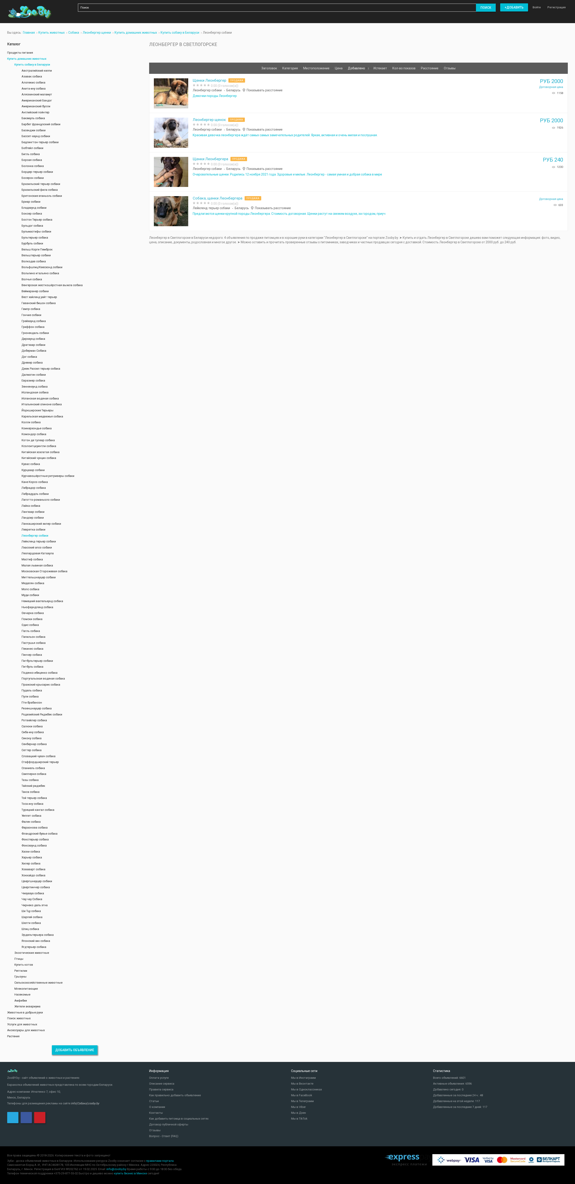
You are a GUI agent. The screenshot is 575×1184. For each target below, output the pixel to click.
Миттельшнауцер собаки (39, 577)
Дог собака (29, 356)
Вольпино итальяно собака (40, 273)
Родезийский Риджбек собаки (42, 714)
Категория (290, 68)
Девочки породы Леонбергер (215, 96)
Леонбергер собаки (207, 90)
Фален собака (31, 821)
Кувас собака (31, 464)
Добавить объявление (74, 1050)
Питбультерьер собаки (37, 660)
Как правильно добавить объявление (175, 1095)
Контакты (156, 1112)
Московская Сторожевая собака (44, 571)
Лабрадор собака (34, 487)
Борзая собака (32, 160)
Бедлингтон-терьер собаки (40, 142)
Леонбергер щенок (209, 119)
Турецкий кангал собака (38, 809)
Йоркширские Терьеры (37, 410)
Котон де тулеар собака (38, 440)
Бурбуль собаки (32, 243)
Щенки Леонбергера (210, 159)
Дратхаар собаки (33, 344)
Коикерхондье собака (37, 428)
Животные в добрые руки (25, 1012)
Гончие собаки (31, 315)
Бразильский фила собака (40, 189)
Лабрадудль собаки (35, 494)
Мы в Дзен (298, 1112)
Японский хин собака (36, 941)
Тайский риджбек (33, 785)
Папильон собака (33, 636)
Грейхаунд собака (34, 321)
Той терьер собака (34, 798)
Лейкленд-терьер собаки (211, 208)
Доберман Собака (34, 350)
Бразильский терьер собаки (41, 184)
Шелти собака (31, 923)
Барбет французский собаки (41, 124)
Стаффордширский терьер (40, 762)
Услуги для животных (22, 1024)
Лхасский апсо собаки (37, 547)
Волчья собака (32, 279)
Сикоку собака (32, 738)
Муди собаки (30, 595)
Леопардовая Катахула (38, 553)
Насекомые (22, 994)
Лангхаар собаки (33, 511)
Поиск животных (19, 1018)
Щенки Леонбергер (209, 80)
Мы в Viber (298, 1107)
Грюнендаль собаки (35, 333)
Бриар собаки (31, 201)
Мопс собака (30, 589)
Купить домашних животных (26, 58)
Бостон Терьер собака (37, 219)
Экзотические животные (31, 952)
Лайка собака (31, 505)
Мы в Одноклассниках (306, 1089)
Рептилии (20, 970)
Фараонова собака (35, 827)
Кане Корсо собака (35, 482)
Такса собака (31, 792)
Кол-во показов (404, 68)
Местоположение (316, 68)
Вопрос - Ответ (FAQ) (163, 1136)
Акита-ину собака (34, 88)
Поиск (485, 7)
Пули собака (30, 696)
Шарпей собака (32, 917)
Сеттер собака (32, 750)
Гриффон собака (33, 327)
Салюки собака (32, 726)
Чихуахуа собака (33, 893)
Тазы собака (30, 780)
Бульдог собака (32, 225)
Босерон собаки (33, 178)
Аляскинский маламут (37, 94)
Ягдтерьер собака (34, 947)
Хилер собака (31, 863)
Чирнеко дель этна (35, 905)
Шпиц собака (30, 929)
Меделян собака (33, 583)
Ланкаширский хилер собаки (41, 523)
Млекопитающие (26, 988)
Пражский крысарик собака (41, 684)
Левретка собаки (33, 529)
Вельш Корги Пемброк (37, 249)
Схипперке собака (34, 774)
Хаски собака (31, 851)
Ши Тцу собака (31, 911)
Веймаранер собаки (35, 291)
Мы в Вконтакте (302, 1083)
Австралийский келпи (37, 70)
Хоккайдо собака (33, 875)
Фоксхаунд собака (34, 845)
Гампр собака (31, 309)
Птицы (18, 958)
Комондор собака (34, 434)
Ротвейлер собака (34, 720)
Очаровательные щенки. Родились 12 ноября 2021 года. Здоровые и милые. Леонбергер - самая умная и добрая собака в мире (287, 174)
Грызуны (20, 976)
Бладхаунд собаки (34, 207)
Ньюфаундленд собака (37, 607)
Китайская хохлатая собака (41, 452)
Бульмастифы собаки (36, 231)
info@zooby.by (116, 1169)
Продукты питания (20, 52)
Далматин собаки (34, 374)
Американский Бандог (37, 100)
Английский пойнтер (35, 112)
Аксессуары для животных (26, 1030)
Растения (13, 1036)
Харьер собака (32, 857)
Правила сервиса (161, 1089)
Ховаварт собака (33, 869)
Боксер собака (32, 213)
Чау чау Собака (32, 899)
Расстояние (430, 68)
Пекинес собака (32, 648)
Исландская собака (35, 392)
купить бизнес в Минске (130, 1173)
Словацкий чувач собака (38, 756)
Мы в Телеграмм (302, 1101)
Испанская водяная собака (40, 398)
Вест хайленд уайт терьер (39, 297)
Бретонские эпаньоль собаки (42, 195)
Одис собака (30, 625)
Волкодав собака (34, 261)
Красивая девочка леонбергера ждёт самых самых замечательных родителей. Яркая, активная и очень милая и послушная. (285, 135)
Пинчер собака (32, 654)
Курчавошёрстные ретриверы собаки (48, 476)
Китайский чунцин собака (39, 458)
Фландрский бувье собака (40, 833)
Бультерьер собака (35, 237)
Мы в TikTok (299, 1118)
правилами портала (160, 1160)
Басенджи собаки (34, 130)
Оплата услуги (159, 1077)
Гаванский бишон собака (39, 303)
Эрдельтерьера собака (38, 934)
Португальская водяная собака (43, 678)
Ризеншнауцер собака (37, 708)
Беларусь (233, 90)
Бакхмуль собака (33, 118)
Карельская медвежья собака (42, 416)
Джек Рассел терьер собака (41, 368)
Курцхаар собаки (33, 470)
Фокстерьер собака (35, 839)
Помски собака (32, 619)
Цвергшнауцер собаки (37, 881)
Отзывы (450, 68)
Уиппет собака (31, 815)
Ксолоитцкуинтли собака (39, 446)
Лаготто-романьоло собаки (41, 499)
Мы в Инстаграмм (303, 1077)
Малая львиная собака (37, 565)
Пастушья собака (34, 643)
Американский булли (36, 106)
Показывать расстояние (265, 90)
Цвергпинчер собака (36, 887)
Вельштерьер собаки (36, 255)
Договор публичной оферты (168, 1124)
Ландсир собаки (33, 517)
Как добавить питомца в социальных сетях (178, 1118)
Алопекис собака (33, 82)
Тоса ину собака (32, 803)
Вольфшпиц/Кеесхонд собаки (42, 267)
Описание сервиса (161, 1083)
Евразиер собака (33, 380)
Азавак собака (32, 76)
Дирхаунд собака (33, 338)
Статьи (154, 1101)
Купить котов (23, 964)
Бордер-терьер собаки (37, 171)
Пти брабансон (32, 702)
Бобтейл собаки (32, 148)
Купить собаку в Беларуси (32, 64)
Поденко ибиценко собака (40, 672)
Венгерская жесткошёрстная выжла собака (52, 285)
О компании (157, 1107)
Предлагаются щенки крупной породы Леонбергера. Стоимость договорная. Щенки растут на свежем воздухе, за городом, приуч (289, 213)
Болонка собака (33, 166)
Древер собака (32, 362)
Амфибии (20, 1000)
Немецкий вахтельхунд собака (42, 601)
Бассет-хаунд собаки (36, 136)
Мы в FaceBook (301, 1095)
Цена (339, 68)
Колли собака (31, 422)
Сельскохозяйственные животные (38, 982)
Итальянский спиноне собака (42, 404)
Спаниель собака (33, 768)
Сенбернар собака (34, 744)
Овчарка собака (33, 613)
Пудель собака (32, 690)
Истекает (381, 68)
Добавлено (357, 68)
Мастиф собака (32, 559)
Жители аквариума (27, 1006)
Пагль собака (31, 631)
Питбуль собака (32, 666)
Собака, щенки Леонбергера (217, 198)
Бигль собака (31, 154)
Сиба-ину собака (33, 732)
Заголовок (269, 68)
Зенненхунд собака (35, 386)
